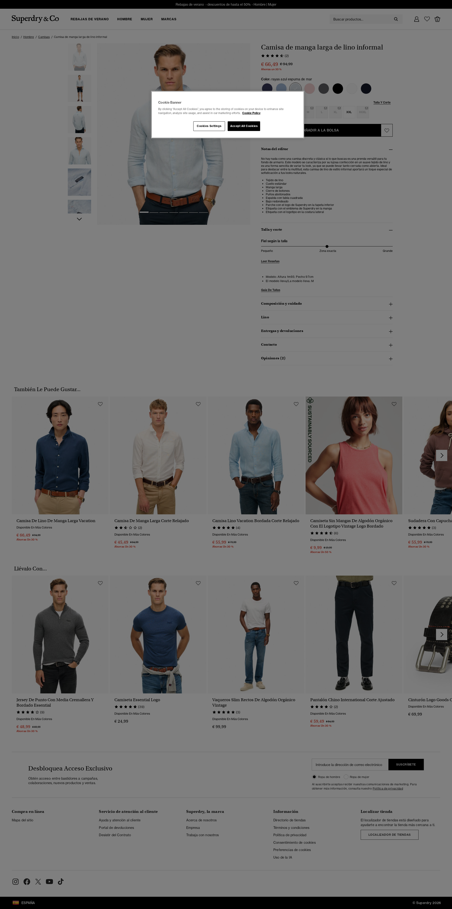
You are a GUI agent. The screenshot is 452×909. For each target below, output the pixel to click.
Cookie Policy (251, 113)
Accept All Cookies (244, 126)
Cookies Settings (209, 126)
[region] (227, 115)
